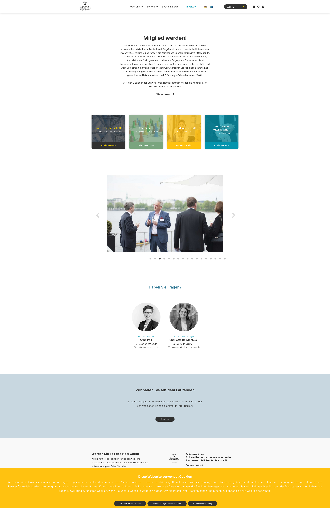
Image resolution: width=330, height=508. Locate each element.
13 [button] (206, 258)
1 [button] (150, 258)
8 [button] (183, 258)
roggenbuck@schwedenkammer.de (185, 347)
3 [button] (159, 258)
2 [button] (155, 258)
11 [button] (197, 258)
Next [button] (233, 213)
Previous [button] (97, 213)
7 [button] (178, 258)
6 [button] (173, 258)
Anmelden (165, 419)
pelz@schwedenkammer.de (147, 347)
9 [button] (187, 258)
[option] (165, 213)
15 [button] (215, 258)
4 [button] (164, 258)
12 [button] (201, 258)
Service (151, 6)
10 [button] (192, 258)
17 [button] (224, 258)
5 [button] (169, 258)
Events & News (170, 6)
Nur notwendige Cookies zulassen (167, 503)
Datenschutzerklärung (202, 503)
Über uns (135, 6)
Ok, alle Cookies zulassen (130, 503)
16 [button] (220, 258)
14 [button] (210, 258)
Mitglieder (191, 6)
